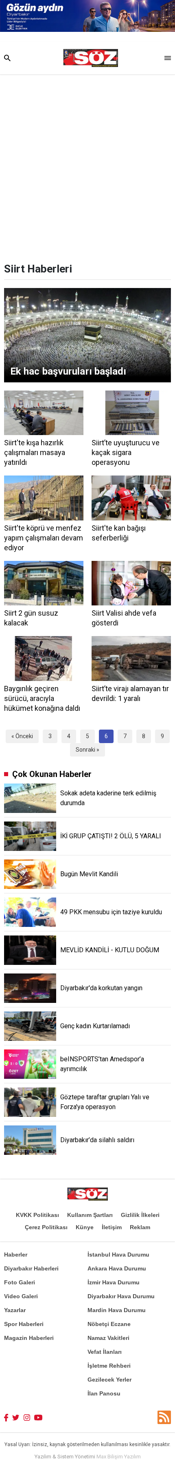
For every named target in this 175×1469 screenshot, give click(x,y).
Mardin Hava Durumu (117, 1310)
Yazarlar (15, 1310)
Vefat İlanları (105, 1351)
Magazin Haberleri (29, 1338)
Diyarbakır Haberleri (31, 1268)
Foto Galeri (19, 1282)
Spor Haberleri (24, 1324)
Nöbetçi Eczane (109, 1324)
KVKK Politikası (37, 1215)
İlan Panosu (104, 1393)
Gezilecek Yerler (109, 1379)
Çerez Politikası (46, 1227)
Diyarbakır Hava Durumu (121, 1296)
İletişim (112, 1227)
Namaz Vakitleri (108, 1338)
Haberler (15, 1254)
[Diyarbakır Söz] (90, 58)
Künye (85, 1227)
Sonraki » (87, 749)
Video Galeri (21, 1296)
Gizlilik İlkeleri (140, 1215)
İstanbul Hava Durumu (118, 1254)
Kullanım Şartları (90, 1215)
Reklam (140, 1227)
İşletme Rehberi (109, 1365)
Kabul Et (88, 1459)
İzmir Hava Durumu (114, 1282)
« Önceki (22, 736)
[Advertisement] (87, 166)
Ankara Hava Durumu (117, 1268)
